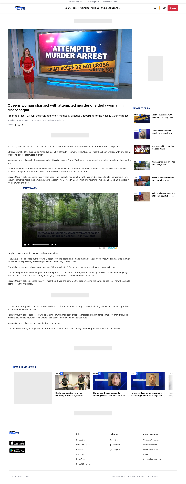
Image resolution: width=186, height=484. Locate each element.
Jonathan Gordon (15, 120)
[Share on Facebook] (15, 125)
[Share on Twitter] (19, 125)
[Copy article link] (23, 125)
